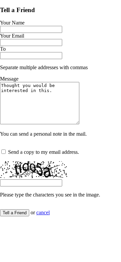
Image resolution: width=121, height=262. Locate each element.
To (3, 49)
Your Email (12, 36)
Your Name (12, 23)
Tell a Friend (15, 212)
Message (9, 79)
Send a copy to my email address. (43, 152)
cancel (43, 212)
